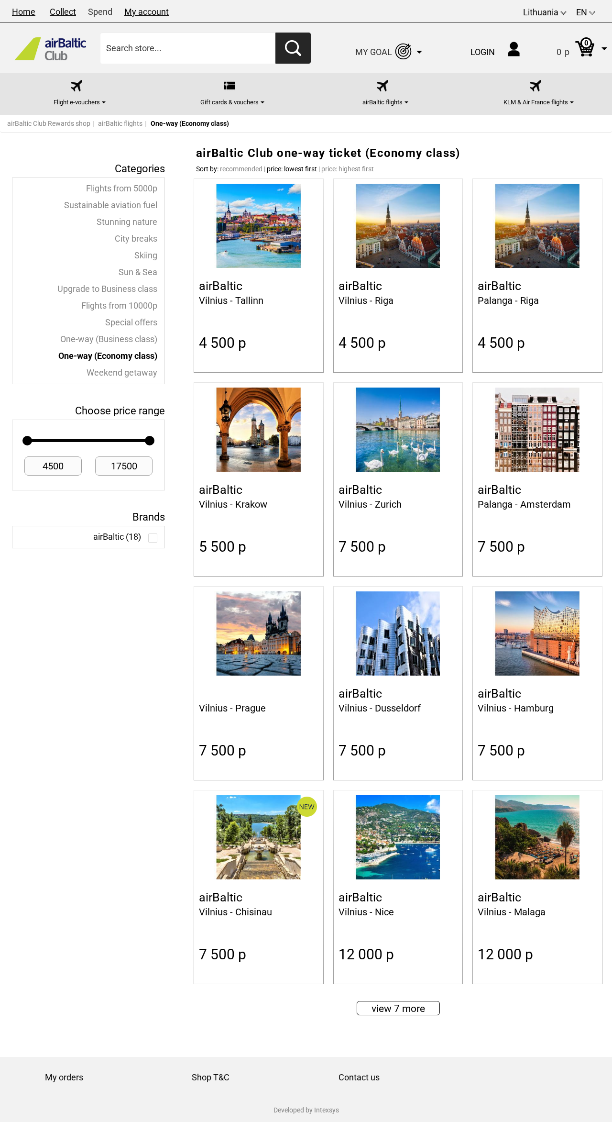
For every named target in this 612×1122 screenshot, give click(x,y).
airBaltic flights (120, 123)
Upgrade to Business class (107, 289)
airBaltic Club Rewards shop (48, 123)
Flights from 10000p (119, 306)
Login (482, 52)
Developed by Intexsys (306, 1110)
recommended (241, 169)
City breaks (136, 239)
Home (23, 12)
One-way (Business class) (108, 339)
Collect (63, 12)
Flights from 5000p (121, 188)
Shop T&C (211, 1077)
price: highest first (347, 169)
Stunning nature (127, 222)
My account (146, 12)
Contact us (359, 1077)
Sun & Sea (138, 272)
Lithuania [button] (541, 12)
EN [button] (582, 12)
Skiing (145, 255)
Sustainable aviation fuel (110, 205)
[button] (572, 48)
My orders (64, 1077)
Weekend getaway (122, 373)
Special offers (131, 322)
